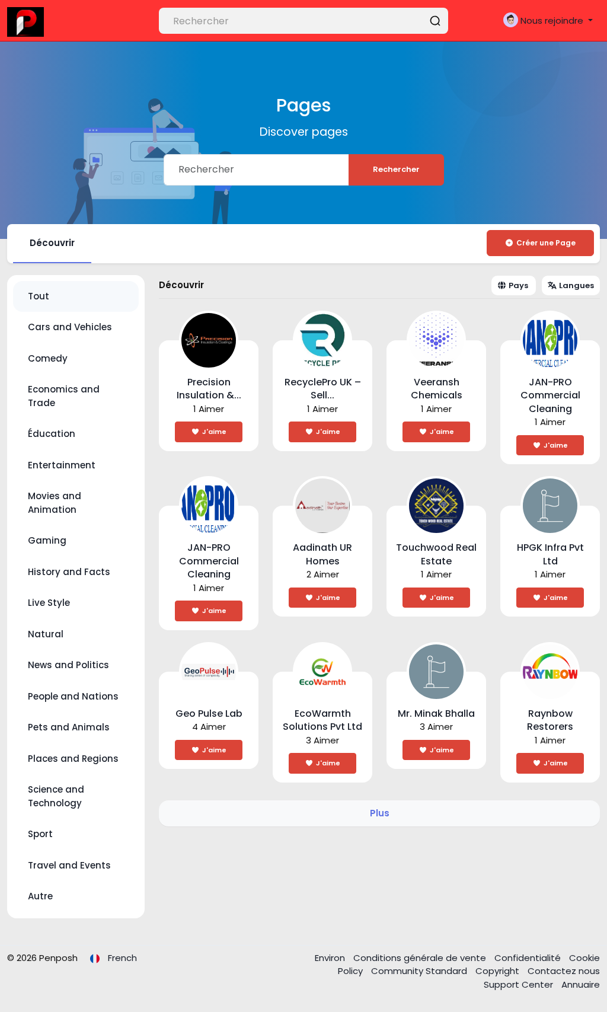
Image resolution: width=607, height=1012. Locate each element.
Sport (40, 834)
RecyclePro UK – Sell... (323, 389)
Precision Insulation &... (209, 389)
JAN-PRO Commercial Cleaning (550, 395)
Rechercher (396, 169)
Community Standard (420, 971)
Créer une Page (546, 243)
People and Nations (73, 696)
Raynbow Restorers (550, 720)
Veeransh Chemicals (436, 389)
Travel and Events (69, 865)
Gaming (47, 540)
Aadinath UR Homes (322, 554)
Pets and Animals (69, 727)
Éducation (51, 433)
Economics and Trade (64, 396)
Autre (40, 896)
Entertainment (61, 465)
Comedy (48, 358)
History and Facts (69, 572)
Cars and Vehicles (70, 327)
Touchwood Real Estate (436, 554)
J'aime (214, 431)
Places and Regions (73, 758)
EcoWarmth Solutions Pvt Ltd (322, 720)
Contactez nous (564, 971)
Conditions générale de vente (420, 958)
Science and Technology (56, 796)
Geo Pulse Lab (208, 713)
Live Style (49, 602)
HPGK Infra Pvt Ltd (550, 554)
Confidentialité (528, 958)
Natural (45, 634)
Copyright (498, 971)
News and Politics (68, 665)
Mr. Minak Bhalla (436, 713)
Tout (38, 296)
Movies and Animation (54, 503)
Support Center (519, 984)
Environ (331, 958)
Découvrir (52, 243)
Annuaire (580, 984)
